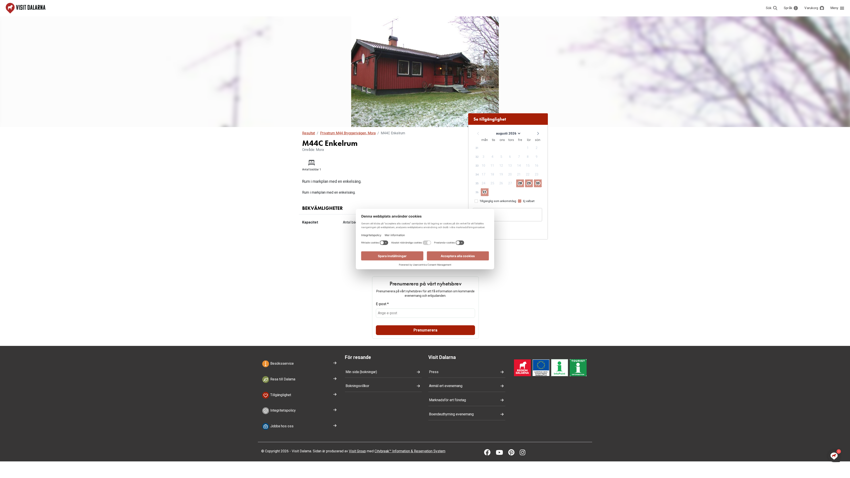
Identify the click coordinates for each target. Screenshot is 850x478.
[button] (537, 133)
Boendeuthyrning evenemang (451, 414)
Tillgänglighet (280, 395)
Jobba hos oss (281, 426)
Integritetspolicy (282, 411)
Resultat (308, 133)
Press (434, 372)
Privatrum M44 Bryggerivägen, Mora (348, 133)
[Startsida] (25, 8)
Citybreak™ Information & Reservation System (410, 451)
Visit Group (357, 451)
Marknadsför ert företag (447, 400)
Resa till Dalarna (282, 379)
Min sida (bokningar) (361, 372)
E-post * (382, 304)
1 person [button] (483, 217)
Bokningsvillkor (357, 386)
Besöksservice (281, 363)
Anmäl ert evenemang (445, 386)
